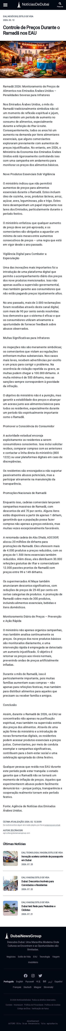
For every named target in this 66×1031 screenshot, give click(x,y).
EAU (35, 956)
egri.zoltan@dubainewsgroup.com (16, 833)
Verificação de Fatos (40, 1009)
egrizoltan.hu (52, 1024)
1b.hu (43, 1024)
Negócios (11, 956)
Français (17, 987)
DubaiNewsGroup (25, 936)
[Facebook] (25, 976)
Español (58, 981)
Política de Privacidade (33, 1005)
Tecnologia (45, 956)
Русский (29, 981)
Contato (9, 1005)
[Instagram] (33, 976)
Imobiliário (33, 962)
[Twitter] (40, 976)
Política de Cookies (52, 1005)
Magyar (37, 987)
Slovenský (48, 987)
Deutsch (27, 987)
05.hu (18, 1024)
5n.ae (24, 1024)
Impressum (18, 1005)
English (19, 981)
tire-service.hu (34, 1024)
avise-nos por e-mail (52, 825)
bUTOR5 (11, 1024)
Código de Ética (23, 1009)
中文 (38, 981)
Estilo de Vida (24, 956)
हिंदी (44, 981)
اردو (50, 981)
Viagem (56, 956)
